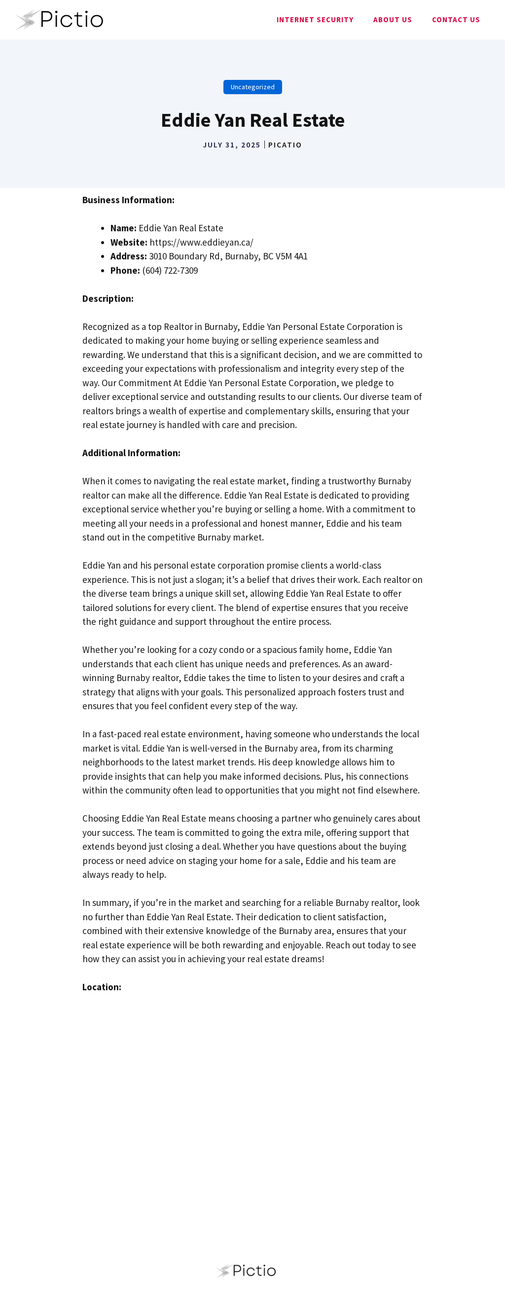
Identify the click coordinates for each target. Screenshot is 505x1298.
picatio (285, 144)
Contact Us (456, 19)
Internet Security (315, 19)
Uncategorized (253, 86)
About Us (392, 19)
